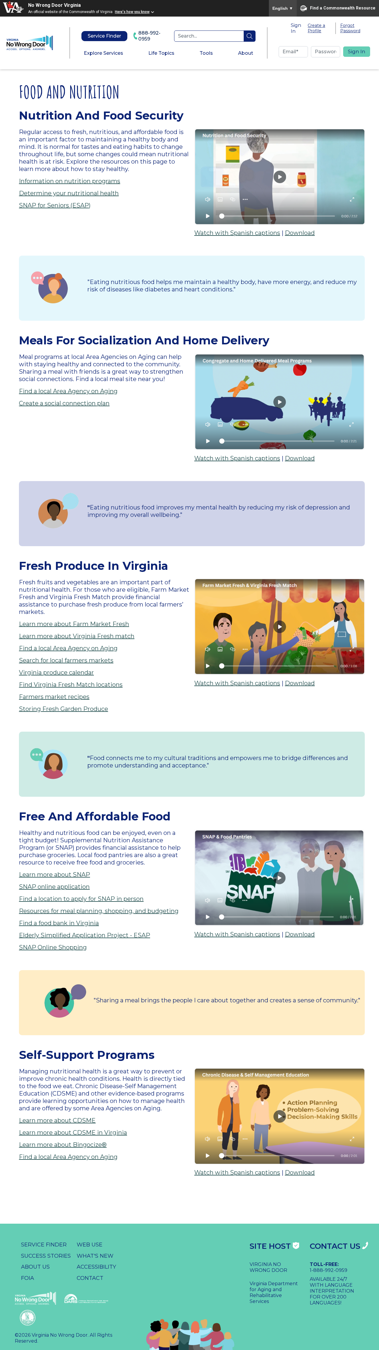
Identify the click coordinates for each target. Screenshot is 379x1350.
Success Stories (46, 1256)
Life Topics (161, 53)
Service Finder (104, 36)
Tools (206, 53)
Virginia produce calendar (56, 672)
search (250, 36)
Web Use (89, 1244)
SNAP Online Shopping (53, 947)
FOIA (27, 1278)
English (282, 8)
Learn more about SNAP (54, 874)
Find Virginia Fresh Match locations (71, 684)
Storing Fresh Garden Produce (63, 708)
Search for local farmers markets (66, 660)
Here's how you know (132, 12)
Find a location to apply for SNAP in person (81, 898)
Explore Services (103, 53)
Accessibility (96, 1267)
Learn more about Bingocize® (63, 1144)
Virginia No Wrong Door (268, 1267)
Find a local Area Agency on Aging (68, 391)
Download (300, 232)
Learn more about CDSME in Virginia (73, 1132)
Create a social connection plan (64, 403)
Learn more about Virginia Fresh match (76, 636)
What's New (95, 1256)
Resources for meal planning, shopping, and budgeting (99, 910)
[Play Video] (279, 176)
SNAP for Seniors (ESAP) (55, 205)
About (245, 53)
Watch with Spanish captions (237, 232)
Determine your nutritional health (69, 193)
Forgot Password (350, 28)
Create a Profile (316, 28)
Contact (90, 1278)
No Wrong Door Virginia (54, 5)
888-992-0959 (149, 36)
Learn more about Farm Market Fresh (74, 624)
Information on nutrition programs (69, 181)
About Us (35, 1267)
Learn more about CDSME (57, 1120)
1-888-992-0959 (328, 1270)
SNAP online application (54, 886)
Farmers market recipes (54, 696)
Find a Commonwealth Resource (342, 7)
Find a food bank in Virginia (59, 923)
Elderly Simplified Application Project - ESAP (84, 935)
